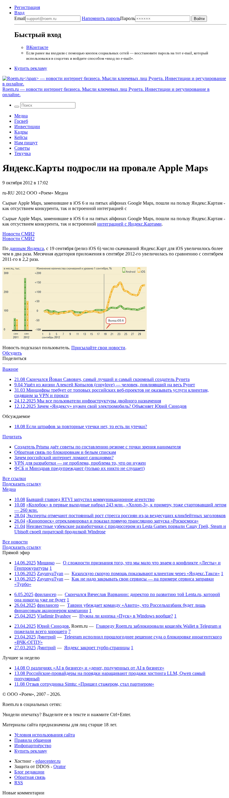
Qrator (59, 766)
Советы (22, 148)
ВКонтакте (37, 47)
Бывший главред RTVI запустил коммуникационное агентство (90, 499)
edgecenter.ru (48, 761)
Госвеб (21, 121)
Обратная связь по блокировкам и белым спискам (65, 452)
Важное (10, 369)
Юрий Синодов (53, 626)
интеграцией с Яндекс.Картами (129, 223)
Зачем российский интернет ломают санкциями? (64, 457)
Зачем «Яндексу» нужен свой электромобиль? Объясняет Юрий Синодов (100, 406)
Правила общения (32, 740)
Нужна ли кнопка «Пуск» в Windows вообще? (126, 615)
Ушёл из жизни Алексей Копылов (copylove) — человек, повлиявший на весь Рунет (104, 384)
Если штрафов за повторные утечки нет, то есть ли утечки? (80, 426)
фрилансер (45, 594)
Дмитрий (46, 636)
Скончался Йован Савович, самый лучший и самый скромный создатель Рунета (102, 379)
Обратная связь (29, 777)
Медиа (21, 115)
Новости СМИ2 (18, 233)
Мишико (46, 562)
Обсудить (12, 353)
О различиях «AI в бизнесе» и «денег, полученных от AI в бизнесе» (89, 667)
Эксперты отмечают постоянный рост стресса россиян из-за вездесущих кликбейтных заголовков (126, 515)
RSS (18, 782)
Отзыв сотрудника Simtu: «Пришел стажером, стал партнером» (84, 684)
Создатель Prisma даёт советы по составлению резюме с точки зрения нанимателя (97, 446)
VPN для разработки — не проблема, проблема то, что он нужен (80, 462)
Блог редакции (29, 771)
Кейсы (20, 137)
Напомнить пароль (101, 18)
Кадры (21, 131)
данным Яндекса (27, 248)
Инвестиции (27, 126)
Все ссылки (14, 478)
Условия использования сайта (44, 734)
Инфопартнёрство (32, 745)
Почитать (12, 436)
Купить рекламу (30, 68)
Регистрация (27, 7)
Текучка (22, 153)
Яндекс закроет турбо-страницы (97, 647)
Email (19, 18)
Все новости (15, 541)
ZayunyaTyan (50, 573)
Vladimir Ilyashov (54, 615)
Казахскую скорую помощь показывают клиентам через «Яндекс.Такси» (146, 573)
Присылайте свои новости (98, 347)
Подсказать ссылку (21, 483)
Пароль (108, 18)
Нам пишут (26, 142)
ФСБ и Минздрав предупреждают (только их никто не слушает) (79, 468)
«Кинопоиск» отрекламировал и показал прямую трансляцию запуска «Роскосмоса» (112, 520)
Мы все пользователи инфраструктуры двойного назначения (87, 400)
